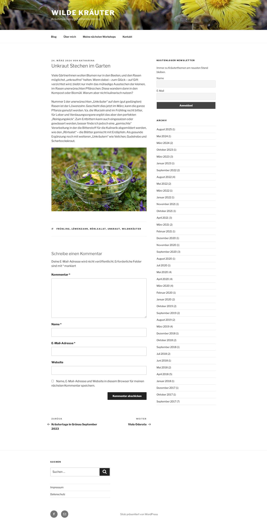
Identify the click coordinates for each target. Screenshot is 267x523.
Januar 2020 (164, 299)
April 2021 (162, 217)
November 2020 (166, 244)
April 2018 (163, 374)
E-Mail (160, 90)
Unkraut (114, 229)
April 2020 (163, 279)
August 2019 (164, 319)
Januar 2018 (164, 381)
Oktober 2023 (165, 149)
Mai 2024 (162, 136)
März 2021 (163, 224)
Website (57, 362)
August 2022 (164, 176)
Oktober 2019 (165, 306)
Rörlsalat (98, 229)
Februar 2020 (165, 292)
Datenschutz (57, 494)
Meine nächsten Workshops (99, 36)
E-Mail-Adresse (63, 343)
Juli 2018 (162, 353)
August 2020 (164, 258)
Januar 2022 (164, 197)
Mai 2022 (162, 183)
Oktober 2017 (165, 394)
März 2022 (163, 190)
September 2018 (166, 347)
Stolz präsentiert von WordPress (139, 514)
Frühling (63, 229)
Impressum (57, 487)
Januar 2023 (164, 163)
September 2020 (167, 251)
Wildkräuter (131, 229)
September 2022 (166, 170)
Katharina (87, 60)
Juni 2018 (162, 360)
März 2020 (163, 285)
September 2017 (166, 401)
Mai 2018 (162, 367)
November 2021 (166, 204)
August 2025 (164, 129)
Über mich (70, 36)
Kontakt (127, 36)
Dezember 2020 (166, 238)
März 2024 (163, 142)
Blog (54, 36)
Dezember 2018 (166, 333)
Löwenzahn (80, 229)
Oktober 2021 (165, 210)
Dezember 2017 (166, 387)
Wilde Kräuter (83, 13)
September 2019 (166, 313)
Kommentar (60, 274)
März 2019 (163, 326)
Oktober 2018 (165, 340)
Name (56, 324)
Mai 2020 (162, 272)
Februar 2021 (164, 231)
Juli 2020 (162, 265)
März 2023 (163, 156)
